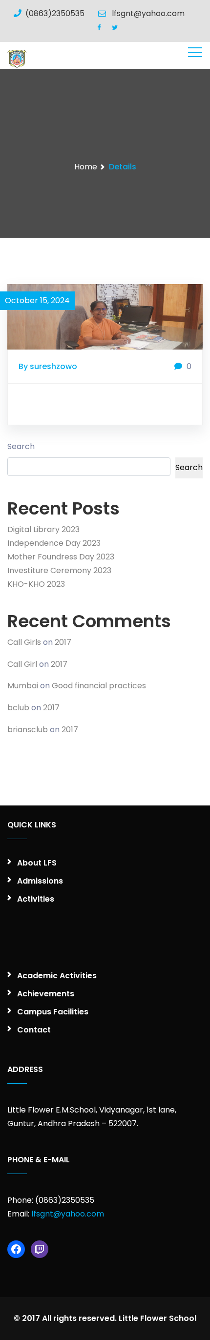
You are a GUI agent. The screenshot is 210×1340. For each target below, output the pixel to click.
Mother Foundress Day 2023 (60, 556)
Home (85, 166)
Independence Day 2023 (54, 543)
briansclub (27, 729)
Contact (34, 1029)
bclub (18, 707)
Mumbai (22, 685)
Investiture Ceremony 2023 (59, 570)
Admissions (40, 880)
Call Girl (22, 664)
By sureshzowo (48, 366)
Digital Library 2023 (43, 529)
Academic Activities (57, 975)
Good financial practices (99, 685)
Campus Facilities (52, 1011)
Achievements (45, 993)
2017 (63, 642)
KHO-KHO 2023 (36, 584)
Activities (35, 899)
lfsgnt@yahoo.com (67, 1213)
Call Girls (24, 642)
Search (21, 446)
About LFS (37, 862)
